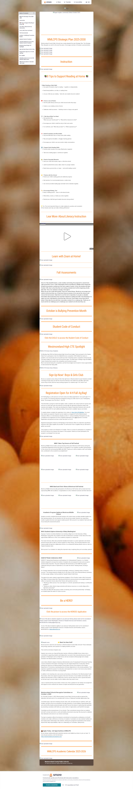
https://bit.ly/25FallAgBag (78, 412)
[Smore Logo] (47, 2)
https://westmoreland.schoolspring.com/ (51, 736)
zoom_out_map (92, 49)
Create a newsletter (52, 785)
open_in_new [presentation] (89, 335)
